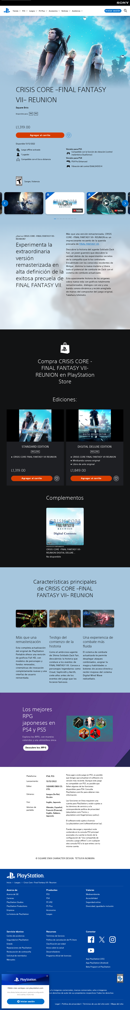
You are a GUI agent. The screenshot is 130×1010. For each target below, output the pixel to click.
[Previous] (5, 203)
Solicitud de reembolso (17, 955)
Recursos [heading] (51, 931)
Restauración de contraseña (19, 951)
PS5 (23, 11)
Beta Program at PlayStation (98, 966)
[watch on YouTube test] (77, 211)
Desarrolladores (53, 951)
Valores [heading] (90, 890)
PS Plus (42, 11)
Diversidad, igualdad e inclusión (100, 906)
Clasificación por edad (55, 943)
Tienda (15, 11)
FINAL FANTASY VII (89, 243)
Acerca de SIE (12, 894)
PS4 (48, 898)
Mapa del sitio (117, 1004)
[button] (65, 203)
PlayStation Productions (17, 906)
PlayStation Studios (15, 902)
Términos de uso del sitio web (96, 1004)
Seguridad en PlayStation (18, 939)
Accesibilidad (92, 898)
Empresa (10, 910)
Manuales (11, 959)
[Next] (125, 203)
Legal (57, 1004)
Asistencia (76, 11)
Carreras (10, 898)
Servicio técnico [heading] (15, 931)
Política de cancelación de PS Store (61, 939)
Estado (10, 943)
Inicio (9, 882)
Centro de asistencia (15, 935)
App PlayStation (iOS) (95, 958)
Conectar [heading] (91, 931)
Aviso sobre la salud (55, 947)
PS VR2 (49, 902)
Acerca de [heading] (12, 890)
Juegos (32, 11)
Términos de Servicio (55, 935)
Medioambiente (93, 894)
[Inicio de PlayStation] (7, 11)
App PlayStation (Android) (97, 962)
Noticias (65, 11)
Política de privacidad (71, 1004)
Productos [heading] (51, 890)
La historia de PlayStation (18, 914)
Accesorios (53, 11)
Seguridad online (93, 902)
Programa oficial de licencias (58, 955)
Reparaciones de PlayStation (19, 947)
